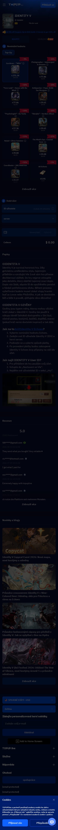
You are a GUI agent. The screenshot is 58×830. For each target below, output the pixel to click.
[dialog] (29, 813)
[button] (29, 415)
